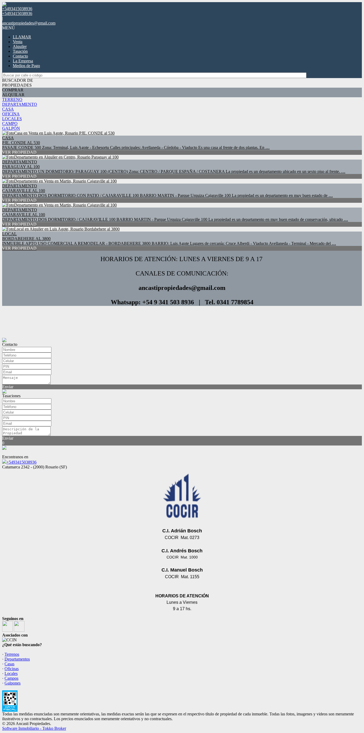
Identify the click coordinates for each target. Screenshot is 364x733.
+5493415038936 (21, 462)
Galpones (13, 683)
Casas (9, 664)
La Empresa (23, 61)
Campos (11, 678)
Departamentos (17, 659)
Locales (11, 673)
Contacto (20, 56)
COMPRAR (12, 90)
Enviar (7, 386)
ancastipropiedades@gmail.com (28, 23)
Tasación (20, 51)
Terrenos (12, 654)
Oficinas (12, 668)
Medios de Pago (26, 65)
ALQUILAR (13, 94)
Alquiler (20, 46)
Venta (17, 41)
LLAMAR (22, 37)
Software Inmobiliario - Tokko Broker (34, 728)
